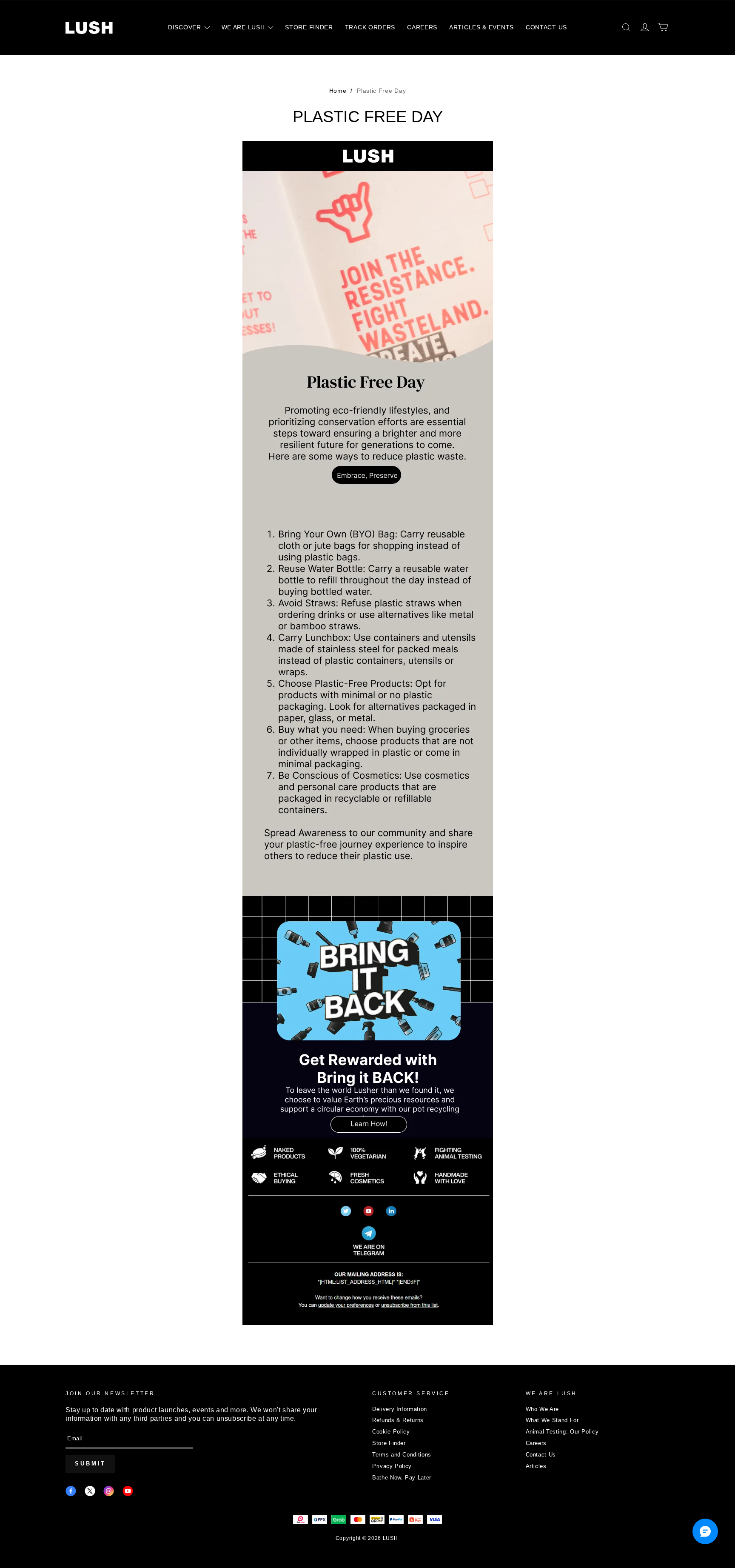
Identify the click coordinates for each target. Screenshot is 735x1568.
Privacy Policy (392, 1466)
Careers (536, 1443)
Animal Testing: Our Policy (562, 1431)
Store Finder (389, 1443)
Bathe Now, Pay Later (401, 1477)
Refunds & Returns (398, 1420)
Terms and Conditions (401, 1454)
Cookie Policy (391, 1431)
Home (338, 90)
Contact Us (541, 1454)
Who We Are (542, 1409)
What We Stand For (552, 1420)
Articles (536, 1466)
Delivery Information (399, 1409)
